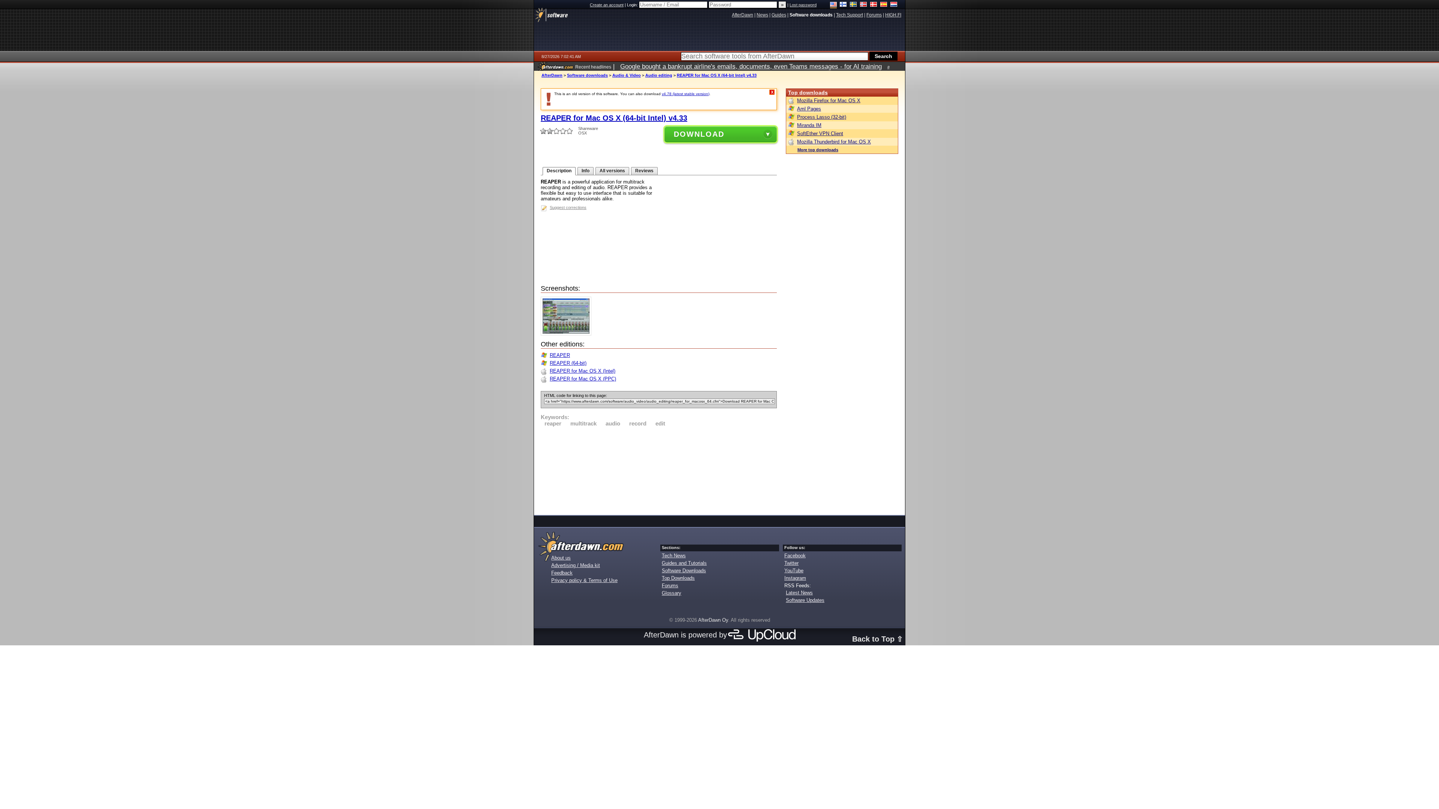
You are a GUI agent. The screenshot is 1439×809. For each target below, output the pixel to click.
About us (561, 558)
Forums (670, 585)
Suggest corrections (568, 207)
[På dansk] (873, 5)
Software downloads (587, 75)
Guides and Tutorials (684, 563)
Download (699, 134)
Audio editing (658, 75)
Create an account (607, 5)
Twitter (791, 563)
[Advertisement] (659, 469)
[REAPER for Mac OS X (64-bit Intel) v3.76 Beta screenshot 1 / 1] (568, 334)
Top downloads (808, 93)
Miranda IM (809, 125)
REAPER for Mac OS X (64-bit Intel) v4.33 (717, 75)
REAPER (560, 355)
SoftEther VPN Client (820, 133)
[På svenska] (853, 5)
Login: (633, 5)
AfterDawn (551, 75)
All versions (612, 170)
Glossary (671, 593)
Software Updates (805, 600)
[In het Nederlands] (894, 5)
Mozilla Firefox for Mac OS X (828, 100)
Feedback (562, 573)
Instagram (795, 578)
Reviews (644, 170)
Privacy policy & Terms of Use (584, 580)
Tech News (674, 555)
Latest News (799, 593)
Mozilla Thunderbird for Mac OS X (834, 142)
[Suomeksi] (843, 5)
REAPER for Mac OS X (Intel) (582, 371)
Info (585, 170)
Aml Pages (809, 109)
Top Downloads (678, 578)
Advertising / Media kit (575, 565)
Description (559, 170)
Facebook (795, 555)
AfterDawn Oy (713, 620)
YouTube (793, 570)
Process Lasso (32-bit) (821, 117)
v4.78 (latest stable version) (685, 94)
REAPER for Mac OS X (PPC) (583, 379)
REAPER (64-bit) (568, 363)
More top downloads (817, 150)
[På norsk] (863, 5)
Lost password (803, 5)
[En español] (883, 5)
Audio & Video (626, 75)
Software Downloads (684, 570)
